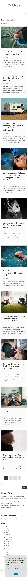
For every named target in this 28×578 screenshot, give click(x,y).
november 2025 (8, 539)
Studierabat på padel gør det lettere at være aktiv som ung (13, 78)
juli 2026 (6, 527)
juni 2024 (6, 552)
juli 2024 (6, 550)
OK (16, 574)
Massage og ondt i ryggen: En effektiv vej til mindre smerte (14, 225)
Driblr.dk (14, 5)
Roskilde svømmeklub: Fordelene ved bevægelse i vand (14, 273)
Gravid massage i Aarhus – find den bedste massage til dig (14, 457)
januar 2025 (7, 547)
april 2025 (6, 545)
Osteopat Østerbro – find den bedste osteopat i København (13, 366)
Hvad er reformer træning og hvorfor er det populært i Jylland (14, 319)
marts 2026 (7, 534)
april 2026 (6, 532)
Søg (2, 484)
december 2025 (8, 538)
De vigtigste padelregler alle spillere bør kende (12, 496)
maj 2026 (6, 530)
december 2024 (8, 548)
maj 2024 (6, 554)
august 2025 (7, 543)
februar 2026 (7, 536)
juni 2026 (6, 528)
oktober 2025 (7, 541)
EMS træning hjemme (12, 412)
